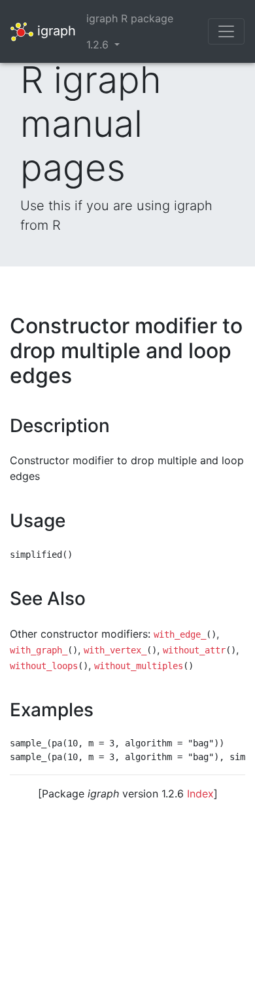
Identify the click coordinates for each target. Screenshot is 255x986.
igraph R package (129, 18)
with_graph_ (38, 650)
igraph (54, 30)
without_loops (44, 666)
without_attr (194, 650)
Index (200, 793)
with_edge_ (180, 634)
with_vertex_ (115, 650)
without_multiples (138, 666)
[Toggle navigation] (226, 31)
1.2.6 (99, 44)
